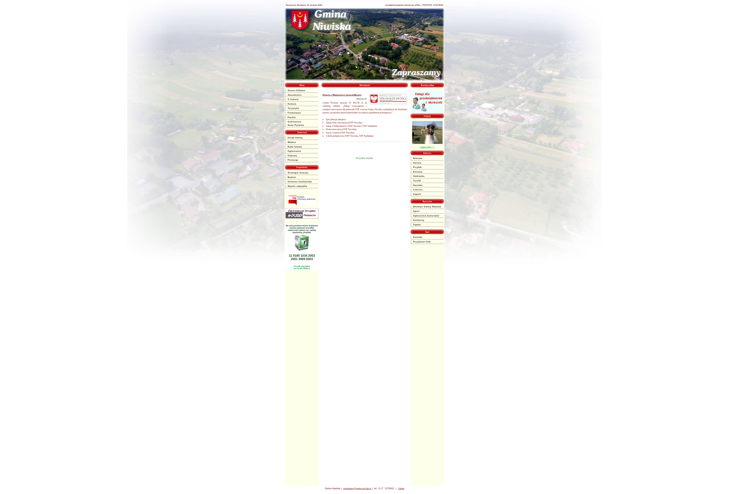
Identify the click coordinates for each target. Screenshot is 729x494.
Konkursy (418, 220)
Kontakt (417, 237)
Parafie (292, 117)
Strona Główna (296, 90)
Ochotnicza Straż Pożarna (296, 123)
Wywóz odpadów (297, 186)
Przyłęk (417, 167)
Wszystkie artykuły (364, 158)
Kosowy (417, 172)
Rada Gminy (295, 147)
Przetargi (293, 160)
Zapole (417, 194)
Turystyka (293, 108)
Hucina (417, 163)
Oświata (292, 155)
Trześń (417, 181)
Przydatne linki (422, 242)
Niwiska (417, 158)
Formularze (294, 113)
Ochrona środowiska (300, 181)
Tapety (417, 224)
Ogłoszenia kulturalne (426, 216)
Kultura (292, 104)
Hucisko (418, 185)
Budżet (292, 177)
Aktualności (295, 95)
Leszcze (418, 189)
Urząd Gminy (295, 137)
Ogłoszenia (294, 151)
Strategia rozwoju (298, 173)
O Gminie (293, 99)
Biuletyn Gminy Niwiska (427, 206)
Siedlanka (418, 176)
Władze (292, 142)
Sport (416, 211)
